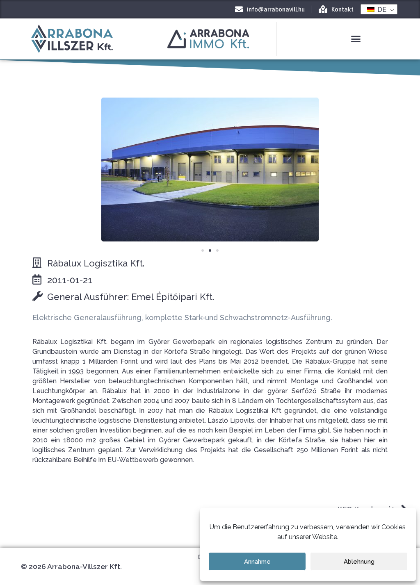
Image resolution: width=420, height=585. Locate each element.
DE (381, 9)
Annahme (257, 561)
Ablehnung (359, 561)
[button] (355, 39)
